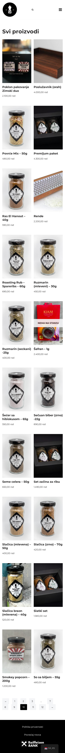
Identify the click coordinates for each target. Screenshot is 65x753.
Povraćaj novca (32, 734)
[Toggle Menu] (60, 9)
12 (42, 707)
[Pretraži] (33, 10)
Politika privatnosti (32, 726)
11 (33, 707)
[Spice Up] (9, 9)
